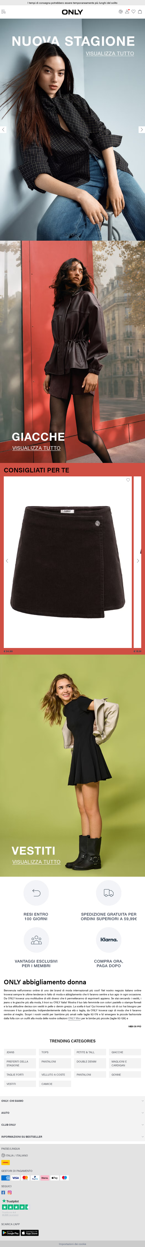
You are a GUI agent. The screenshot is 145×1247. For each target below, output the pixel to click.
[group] (68, 564)
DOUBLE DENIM (86, 1061)
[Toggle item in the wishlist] (128, 480)
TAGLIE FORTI (15, 1074)
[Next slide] (142, 129)
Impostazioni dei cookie (72, 1244)
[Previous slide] (3, 129)
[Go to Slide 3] (79, 234)
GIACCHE (117, 1052)
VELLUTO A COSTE (53, 1074)
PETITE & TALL (86, 1052)
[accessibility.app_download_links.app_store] (29, 1236)
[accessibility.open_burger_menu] (3, 11)
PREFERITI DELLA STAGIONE (17, 1063)
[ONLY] (72, 13)
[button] (68, 562)
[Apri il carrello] (140, 12)
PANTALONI (49, 1061)
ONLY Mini (74, 1018)
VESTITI (11, 1084)
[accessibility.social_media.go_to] (3, 1193)
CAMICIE (47, 1084)
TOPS (45, 1052)
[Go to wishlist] (133, 12)
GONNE (116, 1074)
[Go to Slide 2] (72, 234)
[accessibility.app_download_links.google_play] (10, 1236)
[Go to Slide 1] (66, 234)
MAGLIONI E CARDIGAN (119, 1063)
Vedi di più (134, 1026)
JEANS (10, 1052)
